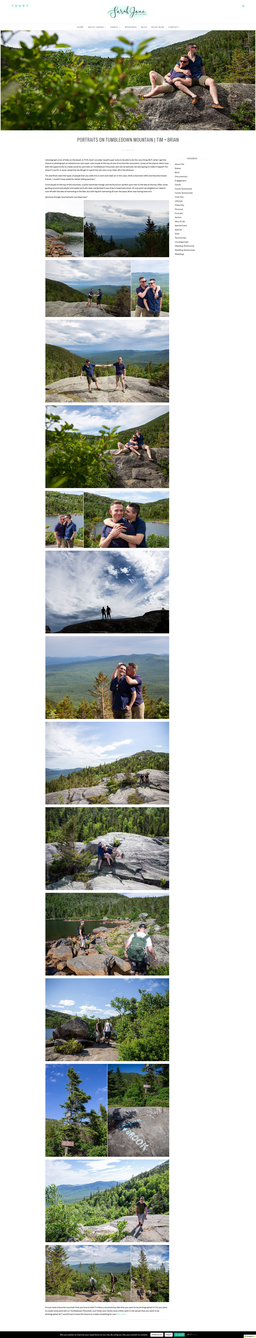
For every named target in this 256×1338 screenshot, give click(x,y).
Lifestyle (179, 201)
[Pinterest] (24, 6)
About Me (179, 164)
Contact (173, 27)
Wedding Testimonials (185, 250)
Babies (178, 168)
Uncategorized (181, 242)
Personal (179, 209)
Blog (144, 27)
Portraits (179, 213)
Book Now (157, 27)
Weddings (131, 27)
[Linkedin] (20, 6)
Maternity (179, 205)
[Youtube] (16, 6)
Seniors (178, 217)
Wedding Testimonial (184, 246)
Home (80, 27)
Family (114, 27)
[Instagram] (27, 6)
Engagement (180, 180)
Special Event (181, 225)
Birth (177, 172)
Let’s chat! (121, 1314)
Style (177, 233)
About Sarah (96, 27)
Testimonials (180, 237)
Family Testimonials (184, 193)
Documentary (181, 176)
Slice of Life (180, 221)
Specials (178, 229)
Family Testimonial (183, 188)
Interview (179, 197)
